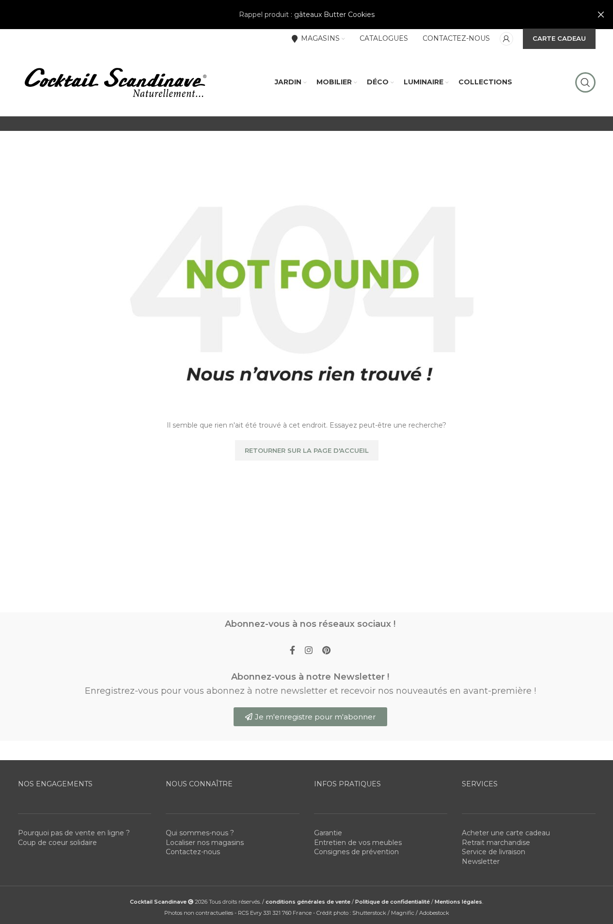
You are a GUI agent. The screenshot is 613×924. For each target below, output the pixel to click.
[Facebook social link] (292, 650)
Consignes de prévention (356, 851)
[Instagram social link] (308, 650)
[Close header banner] (601, 14)
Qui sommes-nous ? (200, 832)
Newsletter (481, 861)
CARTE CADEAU (559, 38)
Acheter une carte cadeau (506, 832)
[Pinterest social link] (326, 650)
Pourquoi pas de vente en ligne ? (74, 832)
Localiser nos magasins (205, 842)
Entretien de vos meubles (358, 842)
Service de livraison (493, 851)
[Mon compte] (506, 38)
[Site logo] (115, 82)
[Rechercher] (585, 82)
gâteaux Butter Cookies (334, 14)
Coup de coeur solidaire (57, 842)
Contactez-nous (193, 851)
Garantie (328, 832)
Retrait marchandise (496, 842)
